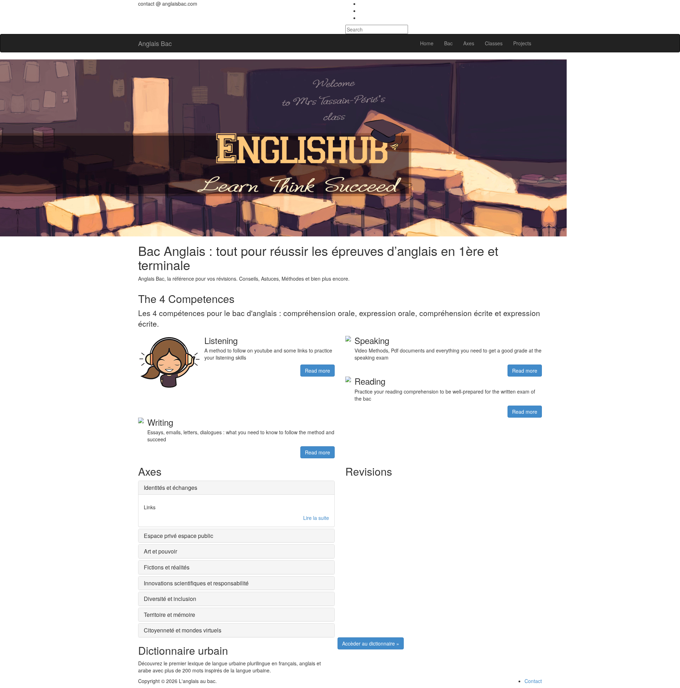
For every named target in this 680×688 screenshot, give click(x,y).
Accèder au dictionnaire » (370, 643)
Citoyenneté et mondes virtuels (182, 630)
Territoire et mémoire (169, 614)
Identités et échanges (170, 487)
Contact (533, 680)
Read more (317, 370)
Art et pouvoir (160, 551)
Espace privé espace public (178, 536)
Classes (494, 43)
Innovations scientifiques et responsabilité (196, 583)
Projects (522, 43)
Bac (448, 43)
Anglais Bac (155, 43)
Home (427, 43)
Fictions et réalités (166, 567)
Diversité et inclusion (170, 599)
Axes (468, 43)
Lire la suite (316, 517)
